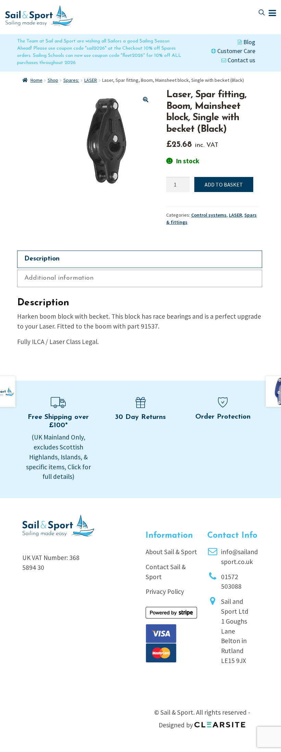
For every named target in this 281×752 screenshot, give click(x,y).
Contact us (240, 60)
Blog (248, 42)
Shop (53, 80)
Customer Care (235, 51)
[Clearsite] (220, 722)
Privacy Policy (165, 591)
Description (42, 259)
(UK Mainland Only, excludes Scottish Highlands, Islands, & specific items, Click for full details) (58, 457)
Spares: (71, 80)
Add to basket (224, 184)
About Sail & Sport (171, 552)
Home (36, 80)
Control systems (209, 215)
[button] (145, 99)
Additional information (59, 278)
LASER (90, 80)
